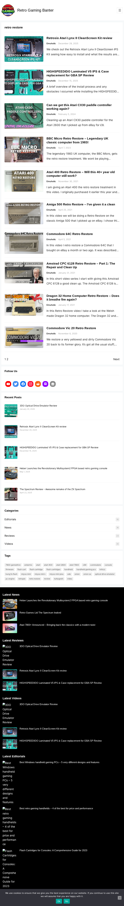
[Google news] (53, 384)
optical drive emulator (104, 574)
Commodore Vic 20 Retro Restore (71, 328)
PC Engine (10, 578)
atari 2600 (61, 565)
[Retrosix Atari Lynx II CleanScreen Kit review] (11, 431)
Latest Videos (12, 698)
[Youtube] (8, 384)
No (66, 901)
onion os (87, 574)
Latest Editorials (14, 756)
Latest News (11, 594)
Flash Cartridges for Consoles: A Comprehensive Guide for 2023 (53, 850)
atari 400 (48, 565)
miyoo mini (26, 574)
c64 (84, 565)
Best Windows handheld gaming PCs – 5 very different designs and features (59, 762)
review (47, 578)
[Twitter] (15, 384)
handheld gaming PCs (86, 569)
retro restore (34, 578)
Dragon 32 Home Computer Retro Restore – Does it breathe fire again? (82, 297)
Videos (9, 106)
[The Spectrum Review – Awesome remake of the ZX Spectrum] (11, 494)
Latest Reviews (13, 640)
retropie (21, 578)
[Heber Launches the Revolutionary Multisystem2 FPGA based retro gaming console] (11, 473)
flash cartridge (36, 569)
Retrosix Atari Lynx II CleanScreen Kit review (79, 38)
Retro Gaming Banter (35, 10)
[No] (120, 898)
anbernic (28, 565)
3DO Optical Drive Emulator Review (38, 405)
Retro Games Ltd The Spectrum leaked (40, 612)
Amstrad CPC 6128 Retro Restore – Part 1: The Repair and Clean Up (80, 265)
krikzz (102, 569)
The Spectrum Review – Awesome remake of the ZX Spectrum (52, 489)
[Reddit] (38, 384)
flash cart (21, 569)
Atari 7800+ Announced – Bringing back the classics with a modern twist (57, 624)
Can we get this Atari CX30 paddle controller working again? (79, 106)
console (108, 565)
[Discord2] (45, 384)
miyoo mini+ (40, 574)
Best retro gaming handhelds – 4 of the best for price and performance (56, 808)
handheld (68, 569)
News (8, 527)
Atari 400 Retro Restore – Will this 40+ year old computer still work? (80, 173)
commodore (95, 565)
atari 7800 (74, 565)
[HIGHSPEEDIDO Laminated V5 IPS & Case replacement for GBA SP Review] (11, 452)
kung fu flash (11, 574)
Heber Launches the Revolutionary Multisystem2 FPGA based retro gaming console (63, 468)
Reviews (10, 39)
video (69, 578)
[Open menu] (120, 10)
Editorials (10, 519)
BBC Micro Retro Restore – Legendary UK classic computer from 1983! (77, 140)
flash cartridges (53, 569)
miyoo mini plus (56, 574)
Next (116, 359)
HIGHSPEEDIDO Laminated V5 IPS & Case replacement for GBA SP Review (77, 73)
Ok (58, 901)
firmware (10, 569)
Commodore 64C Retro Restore (69, 234)
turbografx (58, 578)
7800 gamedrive (13, 565)
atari (38, 565)
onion (77, 574)
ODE (69, 574)
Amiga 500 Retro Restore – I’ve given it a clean (80, 204)
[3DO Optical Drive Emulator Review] (11, 410)
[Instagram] (30, 384)
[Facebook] (23, 384)
